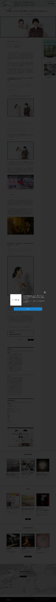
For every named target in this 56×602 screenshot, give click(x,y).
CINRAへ (28, 309)
